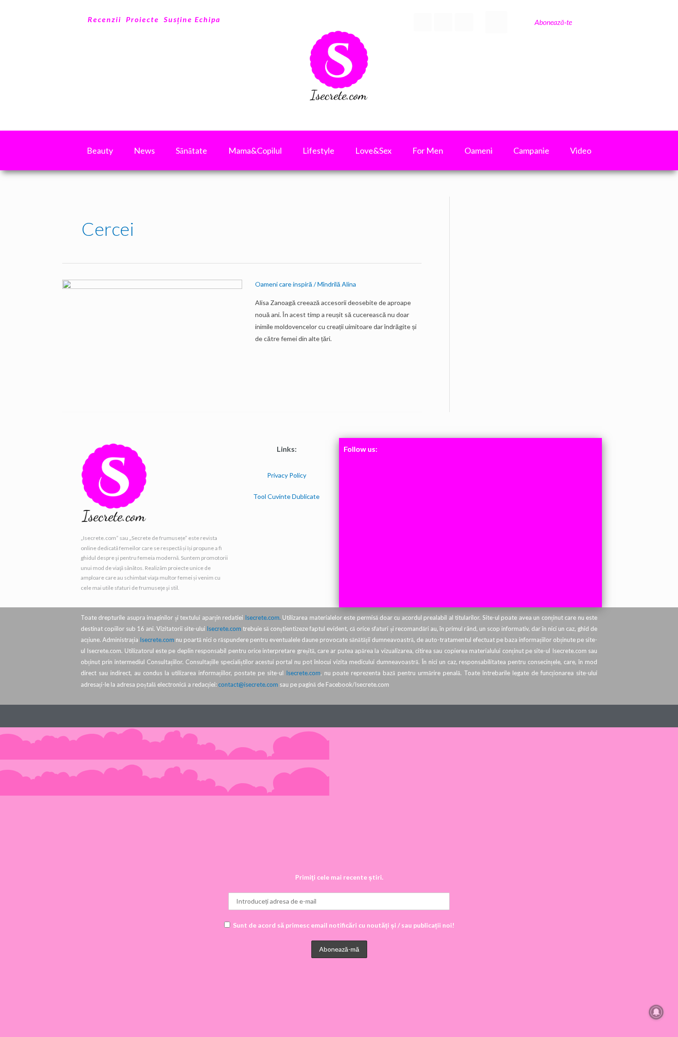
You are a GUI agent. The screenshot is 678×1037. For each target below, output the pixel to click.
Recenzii (104, 19)
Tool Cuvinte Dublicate (286, 496)
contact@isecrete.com (248, 684)
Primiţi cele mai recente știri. (339, 877)
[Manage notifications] (656, 1012)
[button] (496, 22)
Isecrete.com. (263, 617)
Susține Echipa (192, 19)
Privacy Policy (286, 475)
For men (427, 150)
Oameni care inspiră (283, 284)
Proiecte (142, 19)
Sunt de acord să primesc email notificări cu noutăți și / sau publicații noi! (343, 925)
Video (580, 150)
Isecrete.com (224, 628)
